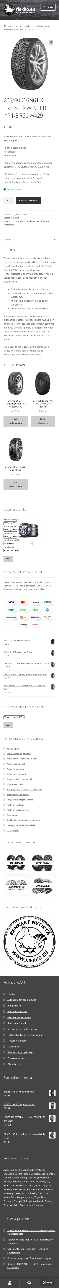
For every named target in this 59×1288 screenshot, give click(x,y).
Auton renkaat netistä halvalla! (22, 758)
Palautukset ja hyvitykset (20, 1052)
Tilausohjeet (13, 748)
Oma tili (10, 1283)
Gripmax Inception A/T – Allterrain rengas (29, 1258)
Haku (29, 1283)
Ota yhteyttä (13, 830)
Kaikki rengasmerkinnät (18, 794)
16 (24, 221)
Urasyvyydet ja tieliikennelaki (21, 825)
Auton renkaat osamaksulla (20, 779)
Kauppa (19, 26)
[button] (51, 42)
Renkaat (28, 26)
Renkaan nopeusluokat (18, 809)
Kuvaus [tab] (7, 239)
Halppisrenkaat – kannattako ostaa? (24, 789)
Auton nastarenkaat (16, 774)
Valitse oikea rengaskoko (19, 753)
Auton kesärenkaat (16, 763)
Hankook (30, 221)
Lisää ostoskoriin (28, 200)
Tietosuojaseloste (16, 1040)
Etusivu (10, 26)
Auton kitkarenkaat (16, 769)
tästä (43, 585)
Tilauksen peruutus (17, 1058)
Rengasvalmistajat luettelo (20, 799)
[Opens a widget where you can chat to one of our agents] (47, 1282)
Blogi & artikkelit (15, 784)
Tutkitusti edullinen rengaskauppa (23, 820)
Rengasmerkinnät (16, 1023)
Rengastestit (13, 815)
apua (10, 589)
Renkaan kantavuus (16, 804)
